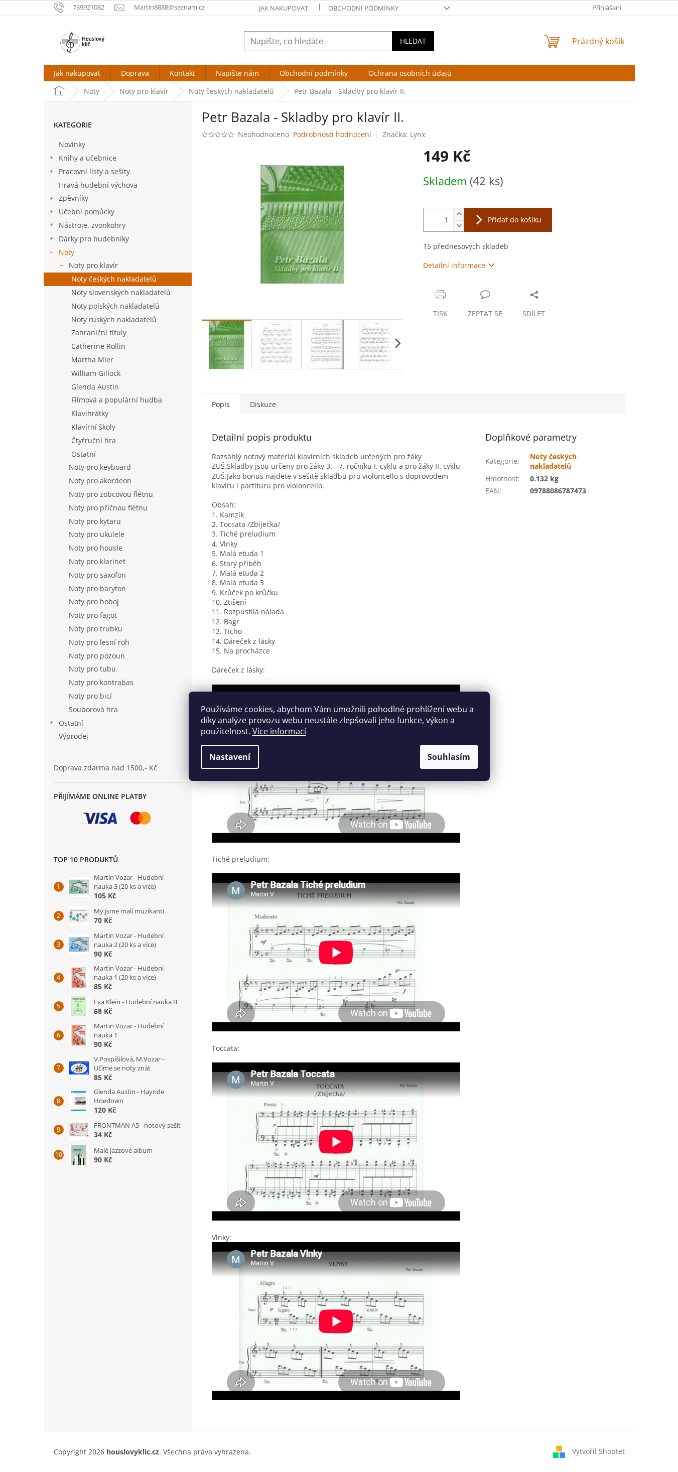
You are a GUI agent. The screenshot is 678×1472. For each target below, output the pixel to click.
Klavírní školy (93, 427)
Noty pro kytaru (95, 521)
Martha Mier (92, 359)
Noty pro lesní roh (99, 642)
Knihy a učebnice (87, 158)
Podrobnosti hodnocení (332, 134)
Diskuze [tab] (263, 404)
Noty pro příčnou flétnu (108, 507)
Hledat (413, 41)
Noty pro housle (95, 548)
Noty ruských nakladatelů (114, 319)
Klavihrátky (89, 413)
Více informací (279, 731)
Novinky (72, 144)
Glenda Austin (95, 386)
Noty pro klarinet (97, 561)
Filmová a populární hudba (116, 400)
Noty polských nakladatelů (115, 306)
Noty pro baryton (97, 588)
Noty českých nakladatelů (114, 279)
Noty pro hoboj (94, 601)
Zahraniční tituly (98, 332)
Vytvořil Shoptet (598, 1451)
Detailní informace (454, 265)
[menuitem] (77, 73)
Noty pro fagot (93, 615)
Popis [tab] (221, 404)
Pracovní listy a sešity (94, 171)
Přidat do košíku (514, 219)
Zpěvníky (73, 198)
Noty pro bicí (90, 696)
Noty (66, 252)
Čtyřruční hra (93, 440)
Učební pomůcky (86, 211)
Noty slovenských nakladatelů (121, 292)
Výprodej (73, 736)
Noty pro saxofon (97, 575)
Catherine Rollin (98, 346)
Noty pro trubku (95, 628)
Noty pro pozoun (97, 655)
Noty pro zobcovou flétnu (111, 494)
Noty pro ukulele (96, 534)
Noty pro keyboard (100, 467)
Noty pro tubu (92, 669)
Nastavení (229, 756)
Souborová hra (93, 709)
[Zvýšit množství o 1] (459, 214)
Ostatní (83, 454)
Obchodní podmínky (363, 8)
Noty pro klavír (93, 265)
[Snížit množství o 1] (459, 225)
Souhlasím (449, 756)
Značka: (403, 134)
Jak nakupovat (283, 8)
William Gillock (95, 373)
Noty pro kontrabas (101, 682)
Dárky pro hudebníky (94, 238)
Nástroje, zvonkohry (92, 225)
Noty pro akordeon (100, 480)
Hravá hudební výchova (98, 185)
